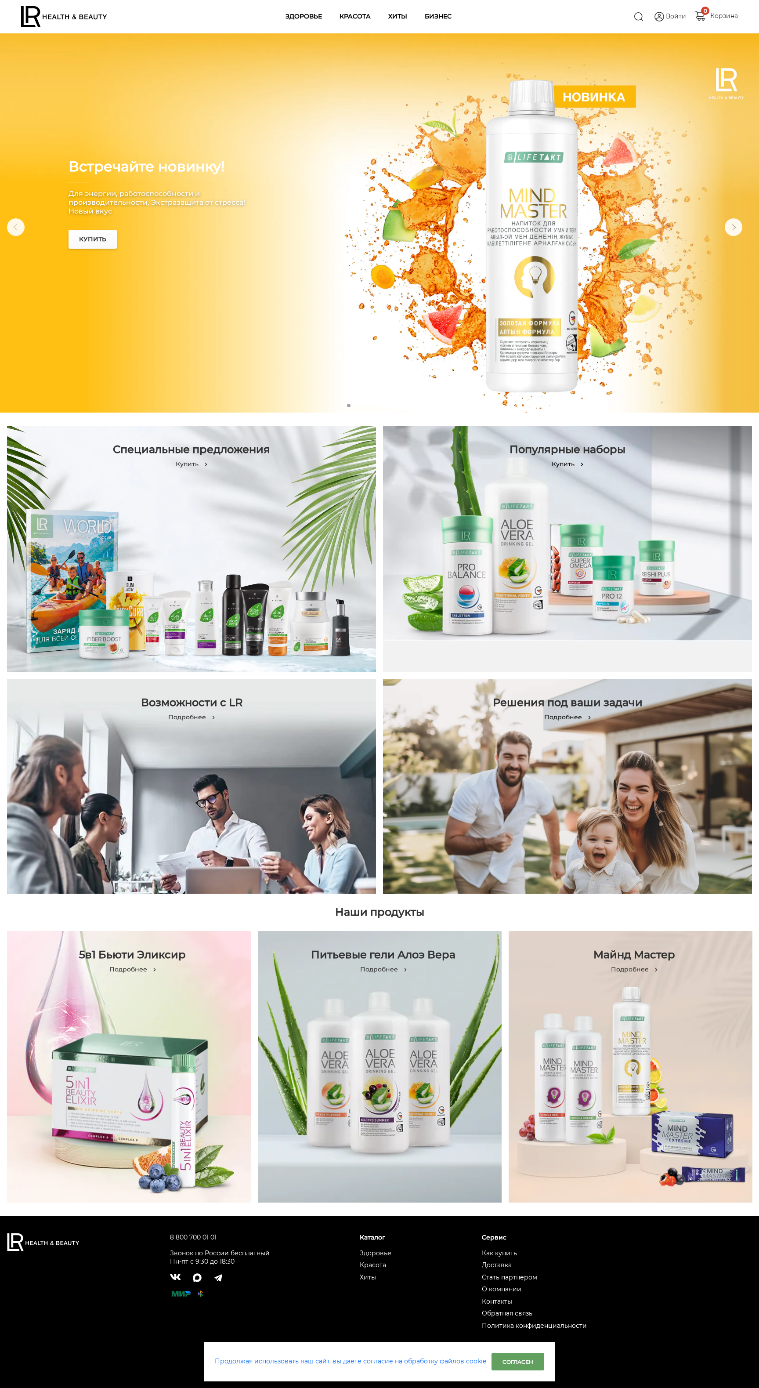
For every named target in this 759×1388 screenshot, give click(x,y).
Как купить (499, 1253)
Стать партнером (509, 1277)
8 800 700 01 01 (193, 1237)
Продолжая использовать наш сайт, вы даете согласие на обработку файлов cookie (350, 1361)
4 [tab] (385, 405)
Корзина (724, 13)
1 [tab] (349, 405)
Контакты (497, 1301)
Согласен (517, 1362)
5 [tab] (398, 405)
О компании (501, 1289)
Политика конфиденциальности (534, 1326)
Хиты (368, 1277)
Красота (373, 1265)
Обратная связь (507, 1313)
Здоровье (375, 1253)
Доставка (497, 1265)
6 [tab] (410, 405)
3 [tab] (373, 405)
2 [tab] (361, 405)
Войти (676, 16)
